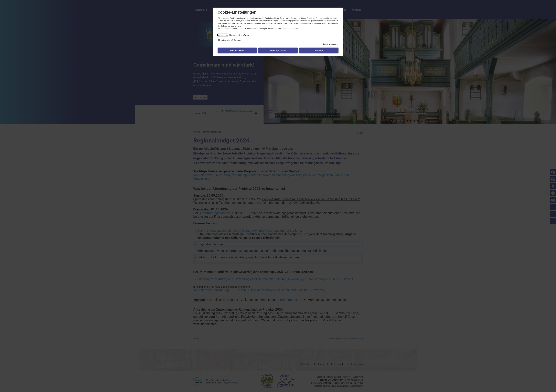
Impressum (223, 35)
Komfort (236, 40)
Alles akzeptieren (237, 50)
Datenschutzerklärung (239, 35)
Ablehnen (319, 50)
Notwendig (225, 40)
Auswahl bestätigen (278, 50)
